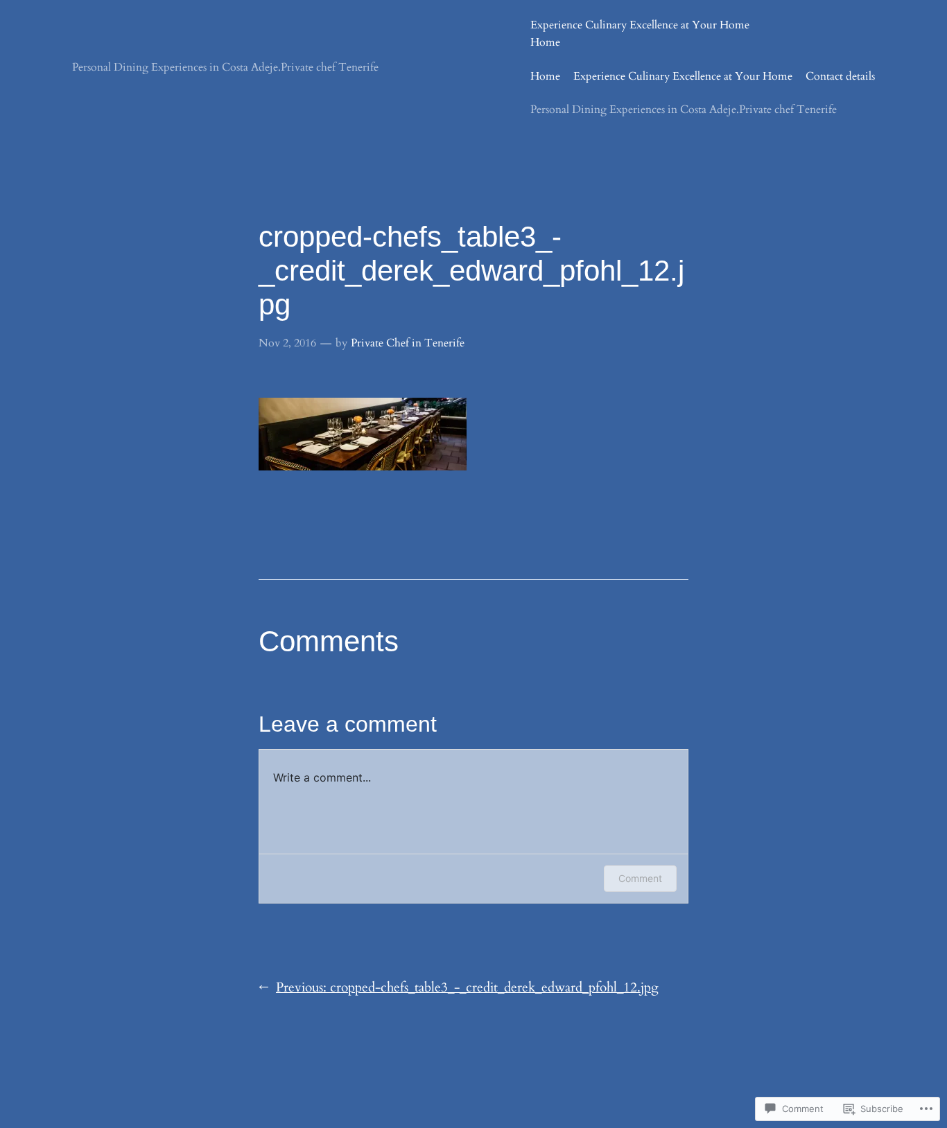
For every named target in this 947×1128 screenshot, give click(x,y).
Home (545, 42)
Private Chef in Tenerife (407, 343)
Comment (640, 878)
